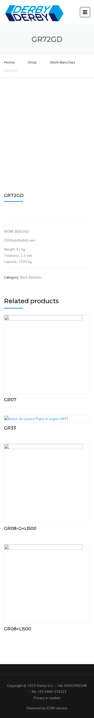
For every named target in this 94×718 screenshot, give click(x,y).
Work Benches (62, 62)
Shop (32, 62)
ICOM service (56, 708)
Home (9, 62)
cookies (55, 698)
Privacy (39, 698)
